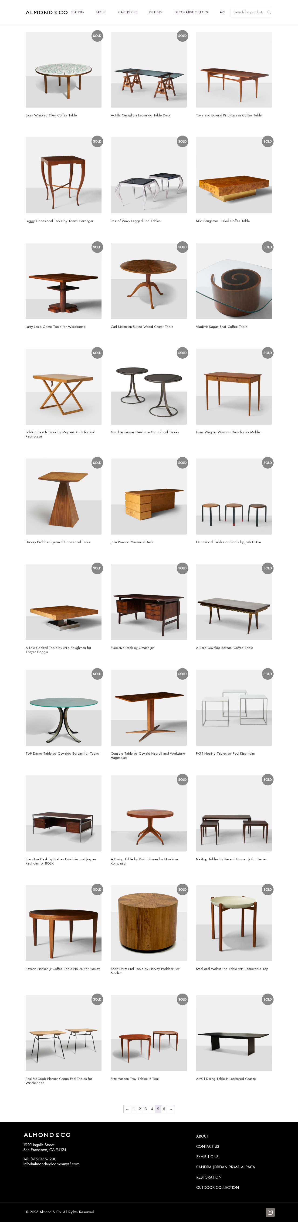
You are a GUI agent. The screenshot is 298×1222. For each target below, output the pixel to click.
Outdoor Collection (217, 1187)
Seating (77, 12)
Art (223, 12)
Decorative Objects (191, 12)
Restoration (208, 1177)
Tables (101, 12)
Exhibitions (207, 1156)
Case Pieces (127, 12)
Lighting (155, 12)
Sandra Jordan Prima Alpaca (225, 1167)
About (202, 1136)
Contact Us (207, 1146)
